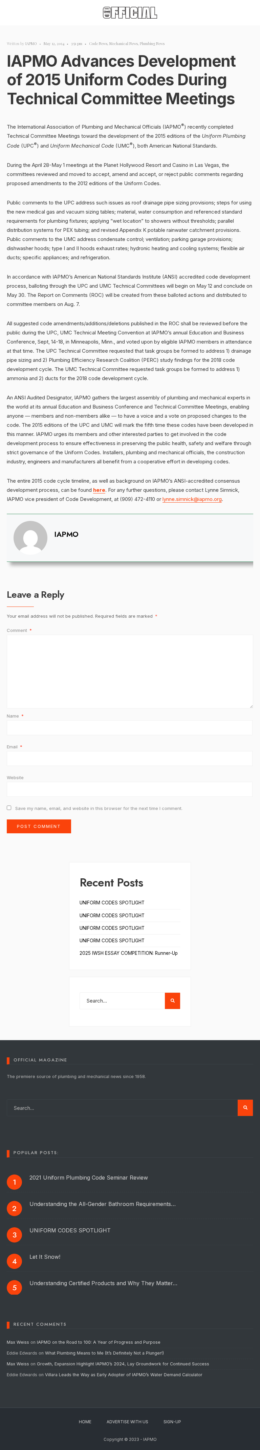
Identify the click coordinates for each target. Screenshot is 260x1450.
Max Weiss (18, 1342)
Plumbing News (152, 43)
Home (85, 1421)
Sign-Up (172, 1421)
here (99, 490)
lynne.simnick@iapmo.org (192, 499)
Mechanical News (123, 43)
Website (15, 777)
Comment (19, 630)
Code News (98, 43)
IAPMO (31, 43)
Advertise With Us (127, 1421)
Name (15, 716)
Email (14, 746)
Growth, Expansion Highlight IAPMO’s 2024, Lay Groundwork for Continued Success (123, 1363)
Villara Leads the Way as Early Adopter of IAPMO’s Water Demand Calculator (123, 1374)
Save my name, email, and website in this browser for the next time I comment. (98, 808)
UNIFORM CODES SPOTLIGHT (112, 902)
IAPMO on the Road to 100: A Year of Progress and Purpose (98, 1342)
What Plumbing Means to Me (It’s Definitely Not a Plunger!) (105, 1353)
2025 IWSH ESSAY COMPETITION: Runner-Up (129, 953)
